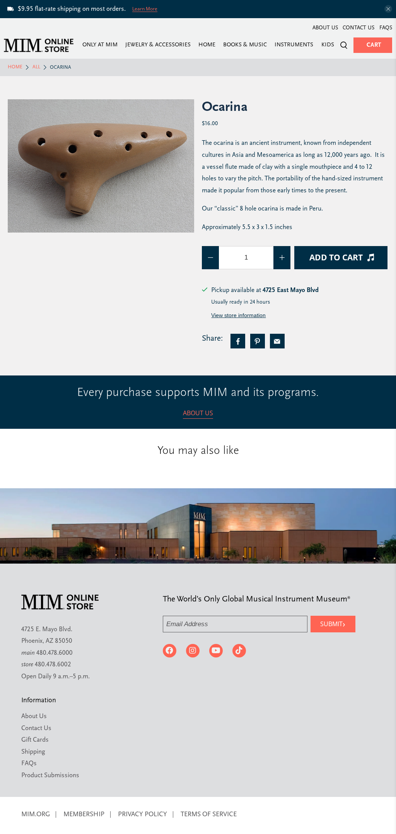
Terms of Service (209, 814)
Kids (327, 45)
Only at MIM (100, 45)
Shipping (33, 752)
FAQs (385, 28)
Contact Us (358, 28)
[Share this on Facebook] (237, 341)
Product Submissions (50, 775)
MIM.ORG (35, 814)
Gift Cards (35, 740)
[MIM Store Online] (38, 45)
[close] (388, 9)
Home (206, 45)
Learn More (144, 8)
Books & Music (245, 45)
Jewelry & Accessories (158, 45)
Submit (332, 624)
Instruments (294, 45)
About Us (325, 28)
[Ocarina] (101, 165)
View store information (238, 315)
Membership (83, 814)
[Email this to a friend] (277, 341)
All (36, 67)
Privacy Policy (142, 814)
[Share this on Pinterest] (257, 341)
